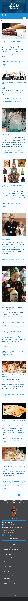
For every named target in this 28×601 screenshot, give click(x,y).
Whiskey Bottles (16, 485)
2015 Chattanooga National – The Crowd (13, 304)
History (3, 352)
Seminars (6, 564)
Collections (17, 479)
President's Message (6, 101)
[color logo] (14, 504)
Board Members (16, 98)
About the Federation (9, 544)
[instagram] (5, 15)
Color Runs (22, 479)
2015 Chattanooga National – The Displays (13, 463)
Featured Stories (18, 61)
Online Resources (8, 581)
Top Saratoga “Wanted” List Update (11, 134)
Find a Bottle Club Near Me (11, 583)
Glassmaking (16, 481)
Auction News (13, 203)
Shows (15, 62)
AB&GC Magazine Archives (11, 547)
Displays (3, 481)
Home (5, 542)
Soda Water (22, 484)
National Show (13, 100)
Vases (11, 485)
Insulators (4, 482)
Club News (12, 61)
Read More (4, 65)
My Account (7, 578)
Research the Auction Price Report (13, 552)
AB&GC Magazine (8, 566)
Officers (21, 100)
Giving (22, 351)
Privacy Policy (8, 586)
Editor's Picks (21, 150)
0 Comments (17, 101)
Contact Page (7, 535)
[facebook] (2, 15)
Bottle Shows (7, 569)
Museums (7, 352)
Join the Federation (9, 554)
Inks (23, 481)
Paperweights (19, 482)
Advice (11, 98)
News (6, 62)
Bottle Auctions (8, 571)
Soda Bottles (16, 484)
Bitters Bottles (19, 203)
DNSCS (23, 597)
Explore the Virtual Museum (11, 549)
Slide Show (19, 62)
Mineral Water (5, 152)
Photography (10, 62)
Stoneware (7, 485)
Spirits (3, 485)
